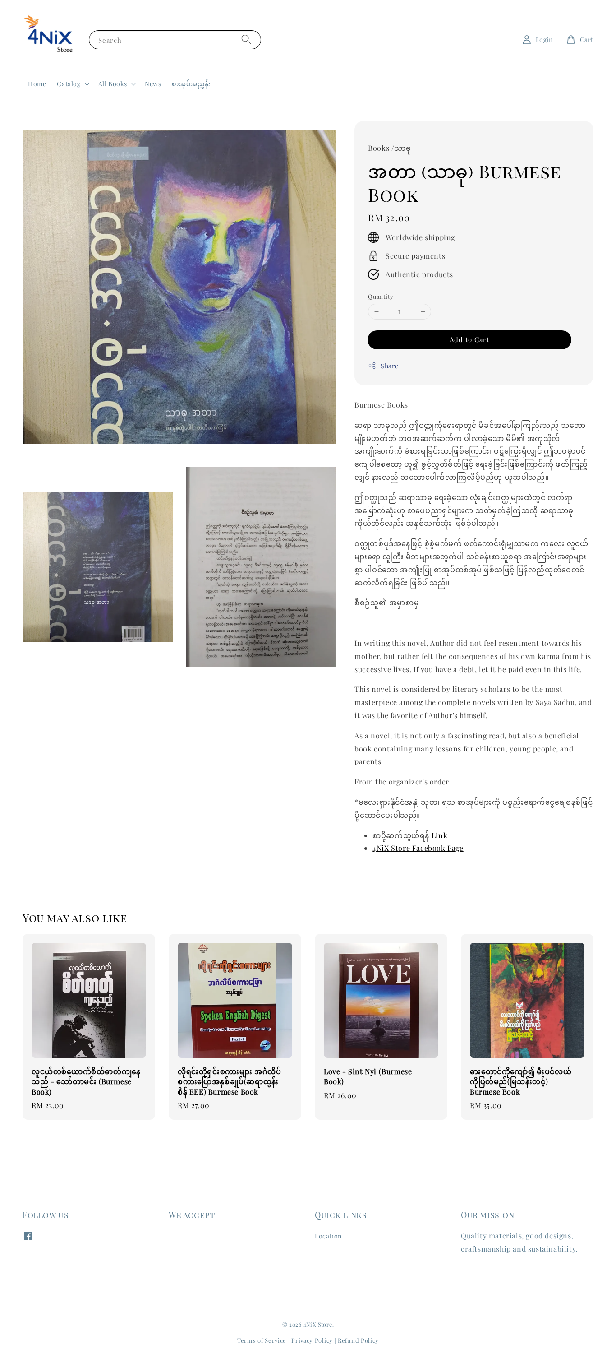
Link (439, 835)
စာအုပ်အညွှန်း (191, 83)
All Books (112, 84)
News (153, 83)
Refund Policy (358, 1340)
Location (328, 1236)
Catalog (68, 84)
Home (37, 83)
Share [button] (389, 366)
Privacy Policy (312, 1340)
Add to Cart (469, 339)
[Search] (246, 39)
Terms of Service (261, 1340)
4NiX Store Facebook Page (417, 848)
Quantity (380, 296)
